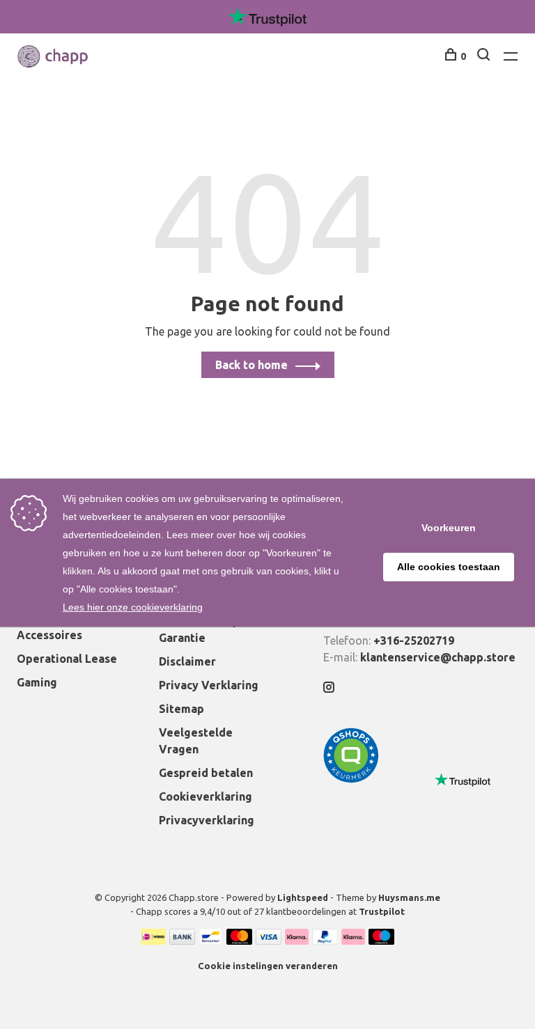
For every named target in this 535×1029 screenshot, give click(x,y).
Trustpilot (382, 911)
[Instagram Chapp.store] (328, 688)
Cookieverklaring (205, 796)
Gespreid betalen (206, 773)
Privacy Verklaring (208, 685)
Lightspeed (302, 897)
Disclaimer (187, 661)
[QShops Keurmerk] (351, 779)
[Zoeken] (485, 56)
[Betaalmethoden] (153, 940)
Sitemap (181, 708)
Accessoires (49, 635)
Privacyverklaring (206, 820)
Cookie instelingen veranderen (268, 966)
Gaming (37, 682)
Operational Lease (67, 658)
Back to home (251, 365)
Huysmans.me (409, 897)
